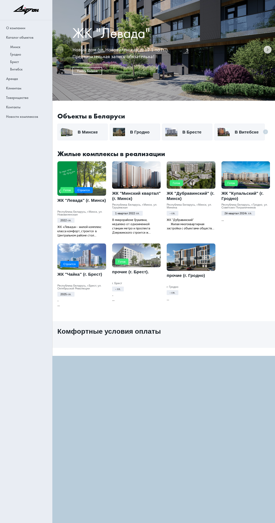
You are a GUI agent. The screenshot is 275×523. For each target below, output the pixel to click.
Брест (14, 61)
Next (267, 50)
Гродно (15, 54)
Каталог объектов (19, 37)
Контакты (13, 107)
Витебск (16, 69)
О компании (15, 27)
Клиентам (13, 88)
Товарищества (17, 97)
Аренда (12, 78)
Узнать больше (87, 71)
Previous (59, 50)
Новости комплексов (22, 116)
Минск (15, 46)
